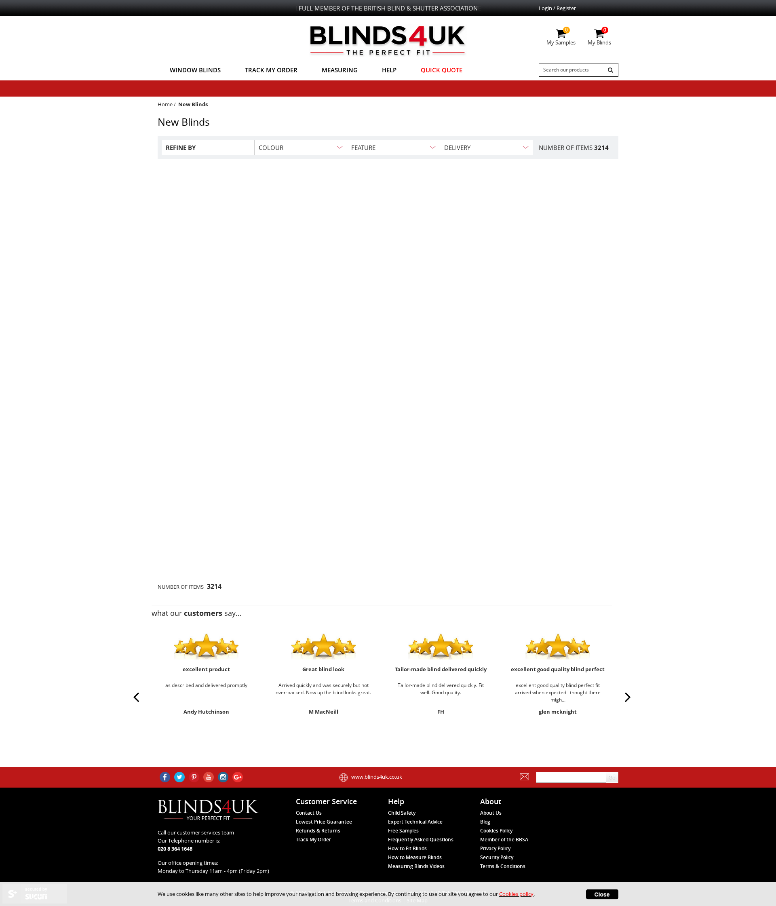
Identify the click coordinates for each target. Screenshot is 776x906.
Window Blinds (195, 70)
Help (389, 70)
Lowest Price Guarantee (324, 821)
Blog (485, 821)
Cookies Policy (496, 830)
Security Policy (496, 857)
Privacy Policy (495, 848)
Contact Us (309, 812)
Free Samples (403, 830)
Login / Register (557, 8)
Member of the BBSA (504, 839)
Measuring (340, 70)
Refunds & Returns (318, 830)
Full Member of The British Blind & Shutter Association (388, 8)
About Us (491, 812)
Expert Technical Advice (415, 821)
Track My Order (271, 70)
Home (165, 104)
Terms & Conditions (502, 866)
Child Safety (401, 812)
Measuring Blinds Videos (416, 866)
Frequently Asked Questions (420, 839)
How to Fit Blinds (407, 848)
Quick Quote (441, 70)
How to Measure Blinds (415, 857)
